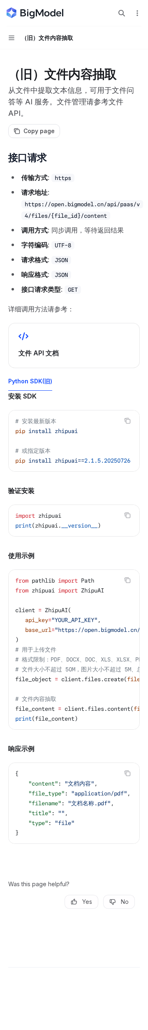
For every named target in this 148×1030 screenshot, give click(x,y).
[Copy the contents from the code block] (127, 420)
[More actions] (137, 13)
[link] (74, 345)
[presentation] (74, 440)
